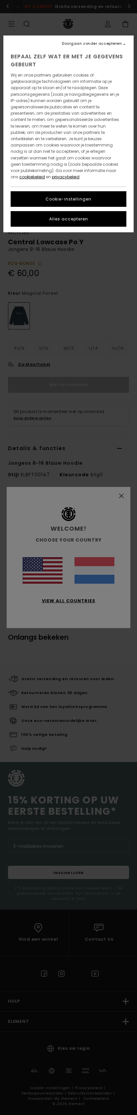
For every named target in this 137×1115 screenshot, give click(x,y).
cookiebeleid (32, 177)
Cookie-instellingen (68, 199)
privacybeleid (65, 177)
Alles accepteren (68, 219)
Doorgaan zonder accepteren (92, 43)
